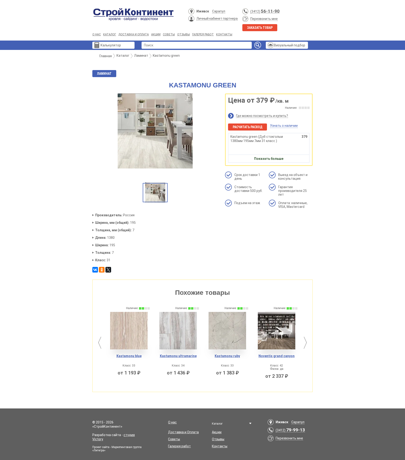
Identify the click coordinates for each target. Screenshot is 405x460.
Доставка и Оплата (133, 34)
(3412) (255, 11)
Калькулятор (111, 45)
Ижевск (202, 11)
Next (305, 343)
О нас (96, 34)
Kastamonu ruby (205, 356)
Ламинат (104, 73)
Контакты (224, 34)
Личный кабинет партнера (217, 18)
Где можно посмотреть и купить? (262, 116)
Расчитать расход (247, 127)
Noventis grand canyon (255, 356)
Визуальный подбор (289, 45)
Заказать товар (260, 28)
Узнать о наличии (284, 125)
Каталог (109, 34)
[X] (108, 270)
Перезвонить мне (264, 19)
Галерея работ (203, 34)
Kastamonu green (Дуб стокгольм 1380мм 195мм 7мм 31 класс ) (268, 139)
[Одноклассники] (102, 270)
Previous (99, 343)
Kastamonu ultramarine (156, 356)
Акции (156, 34)
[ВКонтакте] (95, 270)
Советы (169, 34)
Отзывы (183, 34)
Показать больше (268, 159)
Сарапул (218, 11)
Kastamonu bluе (107, 356)
